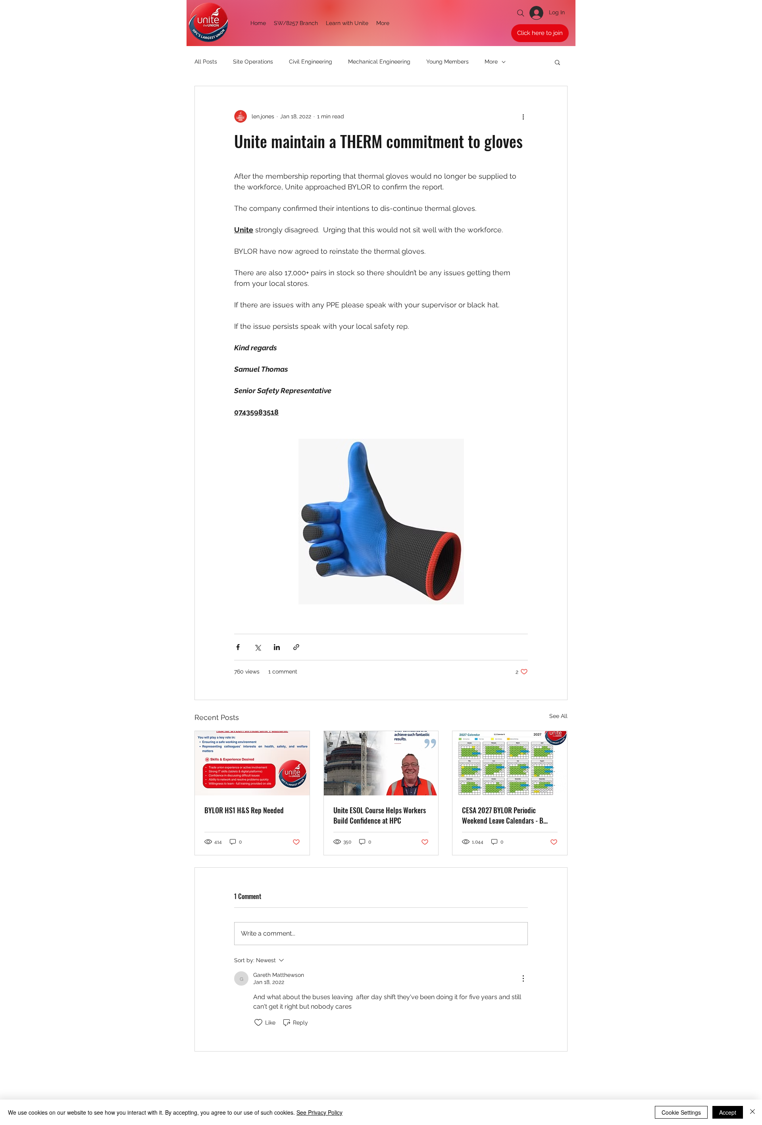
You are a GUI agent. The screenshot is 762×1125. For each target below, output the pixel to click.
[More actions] (523, 116)
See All (558, 716)
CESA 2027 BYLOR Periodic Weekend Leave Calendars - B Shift (502, 815)
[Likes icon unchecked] (258, 1022)
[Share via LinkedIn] (277, 647)
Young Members (447, 61)
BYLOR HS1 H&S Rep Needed (244, 810)
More (491, 61)
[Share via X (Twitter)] (257, 647)
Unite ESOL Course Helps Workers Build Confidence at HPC (379, 815)
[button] (557, 62)
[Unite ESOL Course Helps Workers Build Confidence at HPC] (381, 763)
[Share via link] (296, 647)
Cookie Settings (681, 1112)
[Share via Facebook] (238, 647)
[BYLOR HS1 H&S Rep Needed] (252, 763)
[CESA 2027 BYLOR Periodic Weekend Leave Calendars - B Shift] (509, 763)
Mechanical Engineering (379, 61)
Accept (727, 1112)
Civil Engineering (310, 61)
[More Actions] (523, 978)
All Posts (205, 61)
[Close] (752, 1112)
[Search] (520, 13)
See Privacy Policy (319, 1112)
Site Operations (253, 61)
